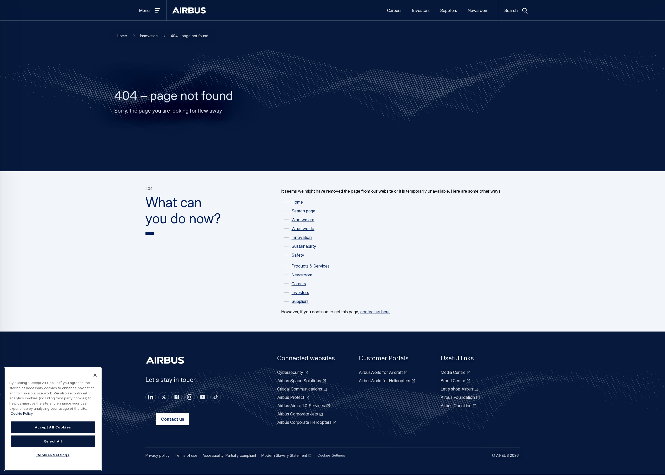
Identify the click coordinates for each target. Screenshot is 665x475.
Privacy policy (157, 455)
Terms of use (186, 455)
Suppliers (448, 10)
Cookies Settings (331, 455)
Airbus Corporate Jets (297, 414)
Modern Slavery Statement (284, 455)
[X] (163, 397)
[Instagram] (189, 397)
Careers (394, 10)
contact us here (375, 311)
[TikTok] (215, 397)
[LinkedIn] (150, 397)
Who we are (302, 219)
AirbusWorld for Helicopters (384, 380)
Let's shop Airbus (457, 389)
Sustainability (303, 246)
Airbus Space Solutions (299, 380)
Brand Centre (453, 380)
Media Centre (453, 372)
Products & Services (310, 266)
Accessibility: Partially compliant (229, 455)
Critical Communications (299, 389)
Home (122, 36)
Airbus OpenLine (456, 405)
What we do (302, 228)
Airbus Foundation (458, 397)
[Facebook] (176, 397)
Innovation (149, 36)
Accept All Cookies (53, 427)
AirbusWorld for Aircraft (381, 372)
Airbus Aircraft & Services (301, 405)
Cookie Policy (22, 413)
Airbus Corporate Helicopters (304, 422)
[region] (53, 419)
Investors (421, 10)
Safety (297, 255)
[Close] (95, 375)
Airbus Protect (290, 397)
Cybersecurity (290, 372)
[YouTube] (202, 397)
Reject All (53, 441)
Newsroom (478, 10)
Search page (303, 210)
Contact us (172, 419)
